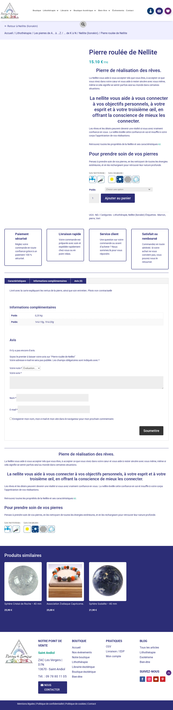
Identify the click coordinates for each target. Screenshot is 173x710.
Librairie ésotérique (83, 667)
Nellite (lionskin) (88, 33)
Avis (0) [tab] (78, 281)
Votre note (16, 368)
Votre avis (16, 373)
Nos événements (82, 652)
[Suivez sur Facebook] (142, 679)
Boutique (37, 10)
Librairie (65, 10)
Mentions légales (26, 703)
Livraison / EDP (115, 651)
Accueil (8, 33)
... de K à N (70, 33)
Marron (161, 215)
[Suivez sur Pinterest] (162, 679)
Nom (13, 398)
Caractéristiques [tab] (17, 281)
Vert (98, 218)
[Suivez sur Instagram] (149, 679)
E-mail (14, 409)
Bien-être (102, 10)
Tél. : (42, 676)
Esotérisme (146, 657)
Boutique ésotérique (83, 10)
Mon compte (113, 656)
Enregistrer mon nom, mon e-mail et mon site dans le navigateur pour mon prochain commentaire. (63, 419)
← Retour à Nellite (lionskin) (21, 26)
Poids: (92, 189)
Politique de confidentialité (50, 703)
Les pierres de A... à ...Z (47, 33)
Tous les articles (149, 647)
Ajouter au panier (118, 198)
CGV (108, 646)
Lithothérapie (49, 10)
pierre (92, 218)
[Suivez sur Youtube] (156, 679)
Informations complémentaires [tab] (50, 281)
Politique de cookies (75, 703)
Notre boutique (81, 657)
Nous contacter (52, 687)
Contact (130, 10)
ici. (159, 144)
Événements (118, 10)
